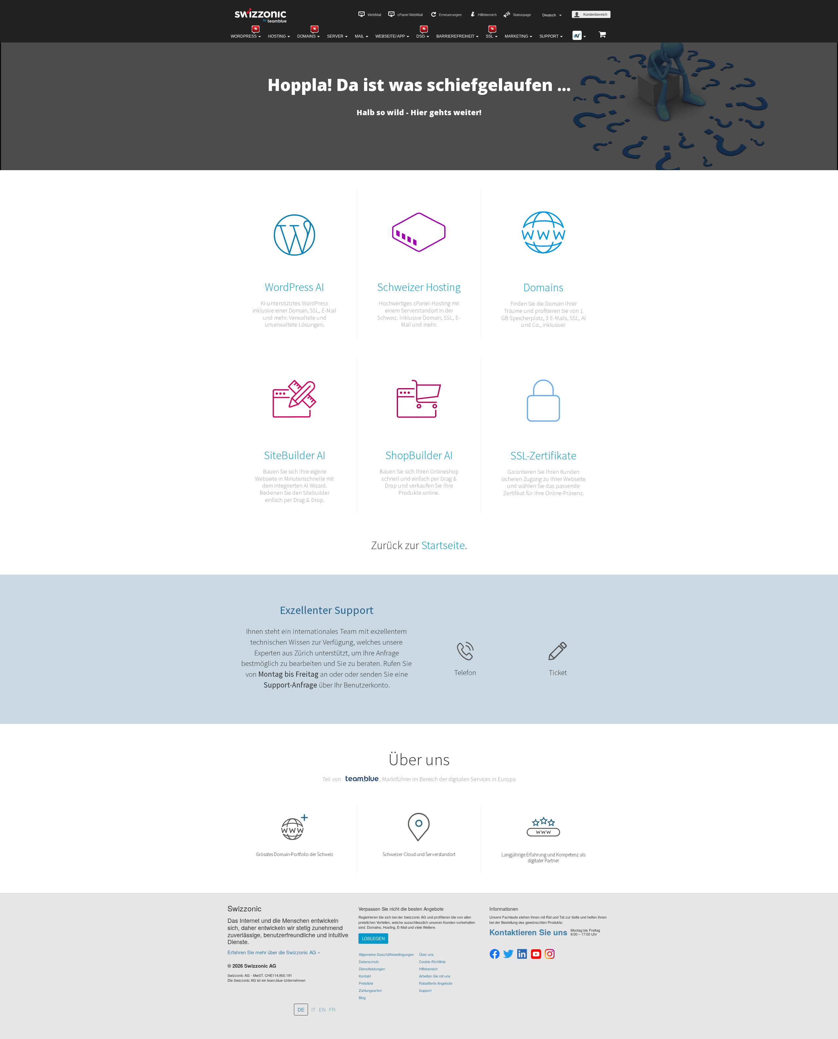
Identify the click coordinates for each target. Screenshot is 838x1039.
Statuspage (522, 15)
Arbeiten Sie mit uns (434, 975)
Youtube (536, 954)
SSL (490, 36)
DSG (421, 36)
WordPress (244, 36)
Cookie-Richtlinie (432, 961)
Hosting (277, 36)
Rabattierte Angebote (435, 983)
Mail (360, 36)
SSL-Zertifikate (543, 455)
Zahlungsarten (370, 990)
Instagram (549, 954)
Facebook (494, 954)
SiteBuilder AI (294, 455)
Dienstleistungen (372, 968)
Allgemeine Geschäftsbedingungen (386, 954)
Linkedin (522, 954)
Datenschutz (369, 961)
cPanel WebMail (410, 15)
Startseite (443, 545)
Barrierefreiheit (455, 36)
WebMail (374, 15)
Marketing (517, 36)
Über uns (426, 954)
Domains (307, 36)
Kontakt (365, 975)
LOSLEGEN (373, 938)
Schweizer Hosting (419, 287)
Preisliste (366, 983)
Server (335, 36)
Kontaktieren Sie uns (528, 932)
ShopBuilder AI (419, 455)
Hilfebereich (487, 15)
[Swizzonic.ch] (260, 15)
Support (549, 36)
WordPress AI (294, 287)
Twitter (508, 954)
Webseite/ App (390, 36)
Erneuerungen (450, 15)
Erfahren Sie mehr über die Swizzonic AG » (274, 952)
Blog (362, 997)
